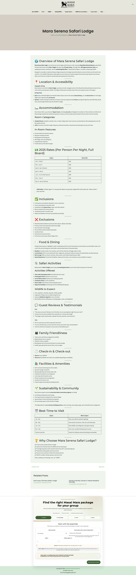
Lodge (46, 112)
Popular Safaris (68, 11)
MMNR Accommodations (81, 11)
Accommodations (37, 482)
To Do (43, 11)
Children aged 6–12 (68, 538)
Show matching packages (93, 562)
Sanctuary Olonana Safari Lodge (45, 480)
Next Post (102, 467)
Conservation (94, 11)
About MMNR (35, 11)
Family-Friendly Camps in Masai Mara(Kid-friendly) (84, 481)
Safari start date (52, 530)
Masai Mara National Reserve (72, 568)
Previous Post (35, 467)
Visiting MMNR (58, 11)
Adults (47, 538)
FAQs (101, 11)
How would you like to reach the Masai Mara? (84, 530)
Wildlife (49, 11)
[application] (39, 12)
